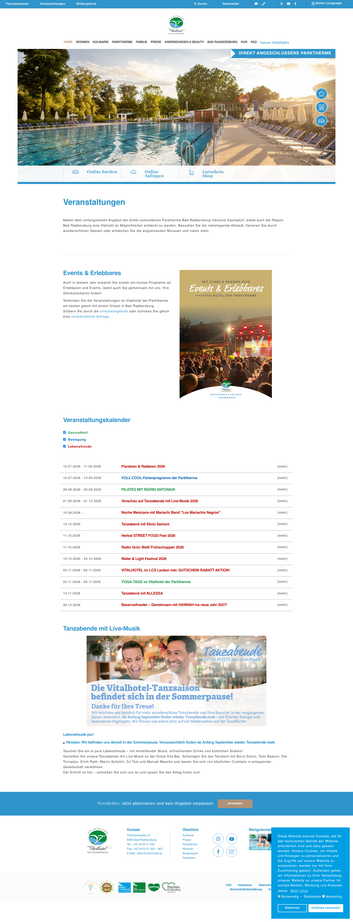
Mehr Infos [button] (299, 891)
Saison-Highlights (274, 42)
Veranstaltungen (52, 4)
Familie (141, 42)
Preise (156, 42)
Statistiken (312, 896)
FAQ (254, 42)
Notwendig (289, 896)
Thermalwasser (17, 4)
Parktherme (122, 42)
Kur (244, 42)
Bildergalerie (86, 4)
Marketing (333, 896)
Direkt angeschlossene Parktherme (285, 53)
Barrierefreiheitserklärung (246, 889)
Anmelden (235, 803)
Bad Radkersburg (222, 42)
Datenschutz (266, 885)
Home (68, 42)
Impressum (245, 885)
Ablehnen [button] (292, 908)
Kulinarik (101, 42)
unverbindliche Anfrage (90, 316)
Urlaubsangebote (114, 311)
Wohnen (82, 42)
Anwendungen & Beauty (184, 42)
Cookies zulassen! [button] (326, 908)
